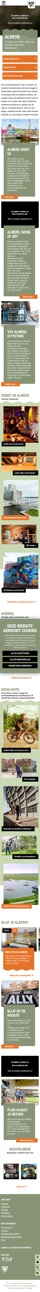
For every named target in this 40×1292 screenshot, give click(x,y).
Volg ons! (20, 1187)
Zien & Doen (6, 1216)
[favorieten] (37, 1262)
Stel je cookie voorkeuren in (20, 23)
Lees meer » (9, 197)
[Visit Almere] (5, 1273)
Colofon (10, 1288)
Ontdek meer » (10, 384)
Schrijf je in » (10, 1047)
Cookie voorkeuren (11, 1286)
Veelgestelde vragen (10, 1234)
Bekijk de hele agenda (20, 678)
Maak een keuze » (27, 1141)
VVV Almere (6, 1228)
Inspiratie (5, 1213)
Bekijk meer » (28, 297)
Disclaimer (20, 1288)
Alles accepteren (20, 653)
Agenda (4, 1204)
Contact (4, 1231)
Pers (3, 1240)
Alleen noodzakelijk (20, 659)
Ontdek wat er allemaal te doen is (20, 602)
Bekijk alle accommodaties (20, 975)
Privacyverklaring (28, 1286)
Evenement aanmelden (11, 1237)
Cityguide (5, 1207)
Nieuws (4, 1210)
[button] (33, 1285)
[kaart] (37, 1257)
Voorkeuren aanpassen (20, 666)
